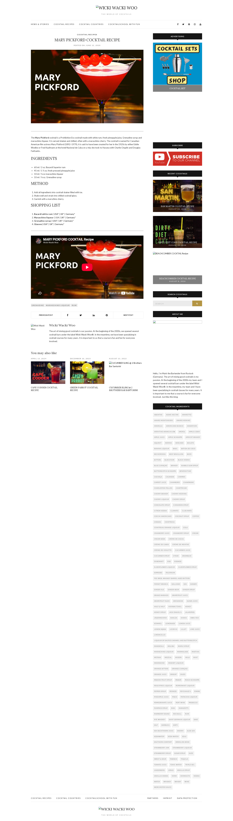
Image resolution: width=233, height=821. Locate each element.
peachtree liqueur (163, 685)
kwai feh (195, 618)
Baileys (190, 443)
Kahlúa (173, 618)
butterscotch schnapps (165, 471)
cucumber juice (182, 550)
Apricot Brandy (193, 437)
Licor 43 (173, 629)
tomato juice (160, 765)
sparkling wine (183, 742)
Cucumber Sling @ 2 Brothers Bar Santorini (123, 389)
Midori (178, 657)
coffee (196, 516)
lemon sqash (160, 629)
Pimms (197, 691)
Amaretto (186, 415)
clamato (174, 511)
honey (188, 606)
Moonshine (159, 663)
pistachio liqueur (189, 697)
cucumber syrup (161, 556)
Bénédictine (185, 471)
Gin (185, 584)
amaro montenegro (163, 420)
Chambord (175, 482)
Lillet (183, 629)
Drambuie (186, 556)
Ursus (171, 770)
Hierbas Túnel (175, 606)
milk (187, 657)
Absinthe (158, 415)
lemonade (170, 623)
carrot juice (160, 482)
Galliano (176, 584)
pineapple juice (161, 697)
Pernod (173, 691)
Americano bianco (174, 426)
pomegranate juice (163, 702)
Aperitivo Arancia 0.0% (164, 432)
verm (174, 776)
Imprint (167, 798)
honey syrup (160, 612)
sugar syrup (179, 753)
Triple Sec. (190, 765)
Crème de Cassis (161, 544)
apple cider (194, 432)
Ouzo (182, 674)
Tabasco (173, 759)
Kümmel (158, 623)
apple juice (159, 437)
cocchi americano (163, 516)
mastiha (195, 652)
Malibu (171, 646)
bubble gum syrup (189, 465)
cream (195, 533)
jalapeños (189, 612)
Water (157, 782)
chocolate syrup (162, 505)
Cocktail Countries (91, 24)
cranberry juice (162, 533)
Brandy (174, 465)
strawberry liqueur (182, 748)
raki (173, 708)
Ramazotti (184, 708)
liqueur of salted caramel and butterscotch (175, 640)
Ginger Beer (173, 589)
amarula (158, 426)
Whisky (178, 782)
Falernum (170, 573)
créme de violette (163, 550)
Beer (189, 454)
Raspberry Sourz (162, 714)
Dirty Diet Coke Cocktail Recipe (177, 242)
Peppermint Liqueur (185, 685)
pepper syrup (160, 691)
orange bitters (161, 669)
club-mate (187, 511)
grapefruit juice (180, 595)
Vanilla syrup (183, 770)
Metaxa (157, 657)
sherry (180, 731)
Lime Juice (195, 629)
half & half (159, 606)
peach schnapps (192, 680)
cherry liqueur (161, 499)
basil (175, 448)
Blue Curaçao (160, 465)
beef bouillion (176, 454)
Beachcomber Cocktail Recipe (177, 278)
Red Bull (177, 714)
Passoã (178, 680)
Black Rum (169, 460)
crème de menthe (180, 544)
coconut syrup (182, 516)
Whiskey (167, 782)
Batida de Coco (188, 448)
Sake (196, 719)
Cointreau (170, 522)
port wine (180, 702)
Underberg (159, 770)
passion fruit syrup (163, 680)
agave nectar (172, 415)
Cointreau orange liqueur (167, 527)
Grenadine (38, 305)
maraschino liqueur (58, 305)
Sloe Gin (191, 731)
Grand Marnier (161, 595)
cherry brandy (161, 494)
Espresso (158, 573)
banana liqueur (161, 448)
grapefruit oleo (162, 601)
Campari (181, 477)
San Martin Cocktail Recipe (177, 206)
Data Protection (187, 798)
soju (184, 736)
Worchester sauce (163, 787)
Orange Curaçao (180, 669)
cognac (157, 522)
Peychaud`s (185, 691)
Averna (168, 443)
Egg (169, 561)
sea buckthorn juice (164, 731)
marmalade (182, 652)
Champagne (188, 482)
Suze (191, 753)
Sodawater (159, 736)
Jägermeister (160, 618)
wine (187, 782)
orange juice (160, 674)
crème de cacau (176, 539)
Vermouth (185, 776)
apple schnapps (175, 437)
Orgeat (173, 674)
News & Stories (40, 24)
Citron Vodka (160, 511)
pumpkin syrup (161, 708)
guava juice (192, 601)
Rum (74, 305)
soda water (173, 736)
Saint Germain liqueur (179, 719)
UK (61, 214)
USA (56, 214)
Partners (152, 798)
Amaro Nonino (183, 420)
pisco (174, 697)
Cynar (176, 556)
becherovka (160, 454)
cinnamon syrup (180, 505)
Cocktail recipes (64, 24)
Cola (185, 527)
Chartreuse (181, 488)
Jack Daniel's (175, 612)
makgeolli (159, 646)
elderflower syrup (187, 567)
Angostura (192, 426)
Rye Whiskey (159, 719)
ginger (193, 584)
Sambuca (166, 725)
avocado (179, 443)
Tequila (184, 759)
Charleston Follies (163, 488)
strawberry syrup (162, 753)
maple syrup (183, 646)
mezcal (168, 657)
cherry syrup (179, 499)
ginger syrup (189, 589)
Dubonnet (159, 561)
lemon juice (184, 623)
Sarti (175, 725)
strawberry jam (161, 748)
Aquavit (158, 443)
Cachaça (158, 477)
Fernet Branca (161, 584)
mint (195, 657)
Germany (70, 214)
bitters (157, 460)
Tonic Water (176, 765)
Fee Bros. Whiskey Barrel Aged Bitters (172, 578)
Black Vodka (184, 460)
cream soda (159, 539)
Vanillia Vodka (161, 776)
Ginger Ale (159, 589)
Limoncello (159, 635)
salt (156, 725)
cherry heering (179, 494)
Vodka (197, 776)
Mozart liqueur (176, 663)
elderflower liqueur (164, 567)
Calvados (170, 477)
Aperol (182, 432)
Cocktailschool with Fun (124, 24)
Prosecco (193, 702)
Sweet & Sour (160, 759)
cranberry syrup (181, 533)
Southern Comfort (163, 742)
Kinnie (184, 618)
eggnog (177, 561)
